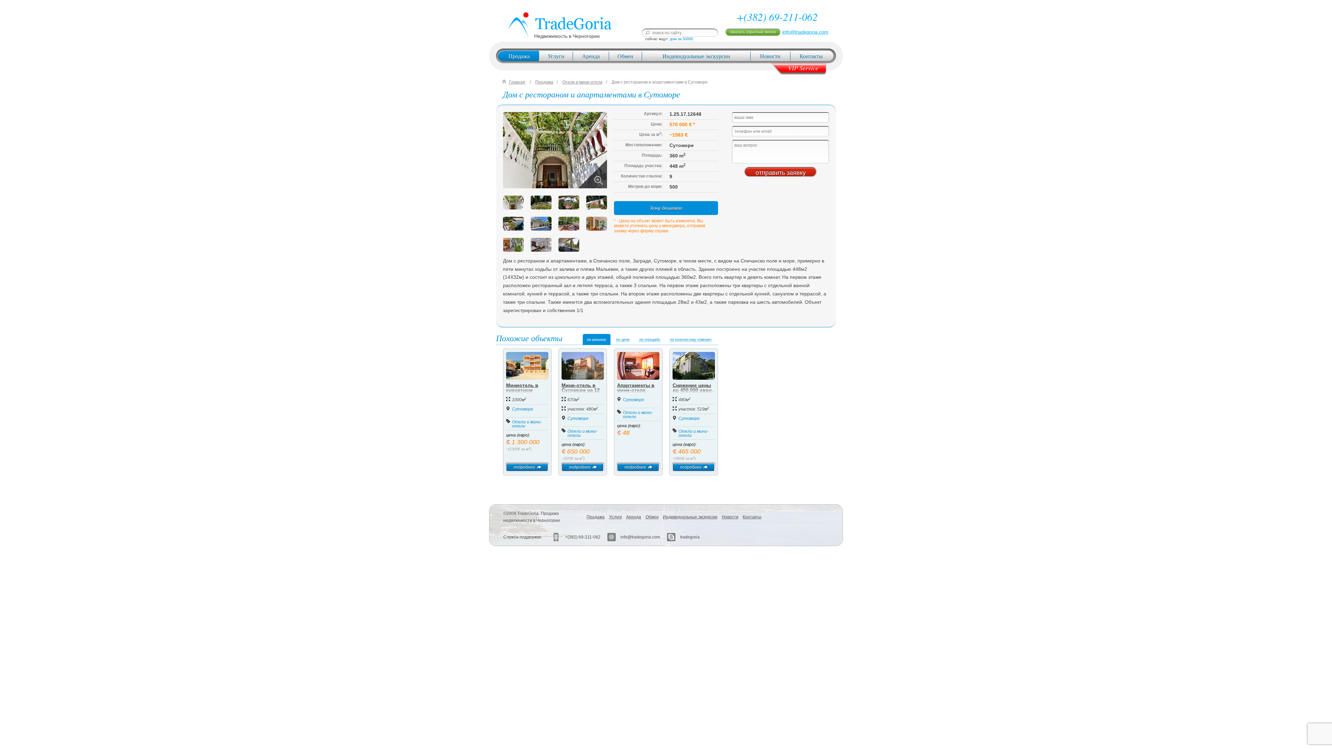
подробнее (524, 467)
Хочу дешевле (666, 208)
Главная (517, 82)
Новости (770, 56)
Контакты (811, 56)
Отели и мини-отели (582, 82)
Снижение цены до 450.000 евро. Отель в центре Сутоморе (693, 392)
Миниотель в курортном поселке (522, 390)
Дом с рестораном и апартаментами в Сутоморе (660, 82)
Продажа (519, 56)
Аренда (591, 56)
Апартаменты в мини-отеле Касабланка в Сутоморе (636, 392)
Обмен (625, 56)
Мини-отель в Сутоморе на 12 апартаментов (581, 390)
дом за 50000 (681, 39)
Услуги (556, 56)
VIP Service (803, 68)
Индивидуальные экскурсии (696, 56)
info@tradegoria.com (805, 32)
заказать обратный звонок (753, 32)
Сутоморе (522, 409)
